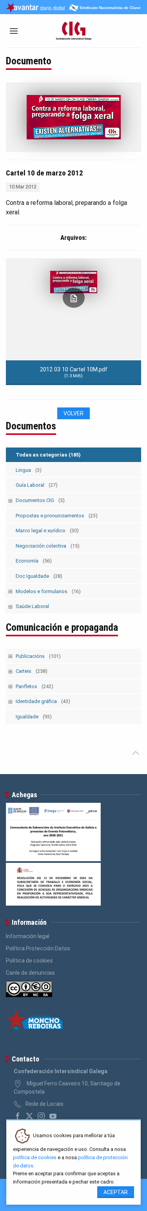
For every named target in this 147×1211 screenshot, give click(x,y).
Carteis (31, 671)
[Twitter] (29, 1116)
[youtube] (53, 1116)
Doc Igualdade (39, 576)
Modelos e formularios (48, 591)
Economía (34, 561)
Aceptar (115, 1192)
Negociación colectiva (48, 546)
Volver (73, 413)
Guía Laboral (37, 485)
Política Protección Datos (38, 948)
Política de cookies (29, 960)
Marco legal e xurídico (47, 530)
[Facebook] (18, 1116)
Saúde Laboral (32, 606)
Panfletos (34, 686)
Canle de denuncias (30, 973)
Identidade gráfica (43, 701)
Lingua (29, 470)
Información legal (27, 936)
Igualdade (34, 717)
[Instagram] (41, 1116)
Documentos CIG (40, 500)
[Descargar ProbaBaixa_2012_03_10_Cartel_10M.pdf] (74, 298)
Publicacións (38, 656)
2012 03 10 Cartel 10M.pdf (73, 372)
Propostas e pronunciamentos (57, 516)
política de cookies (34, 1157)
